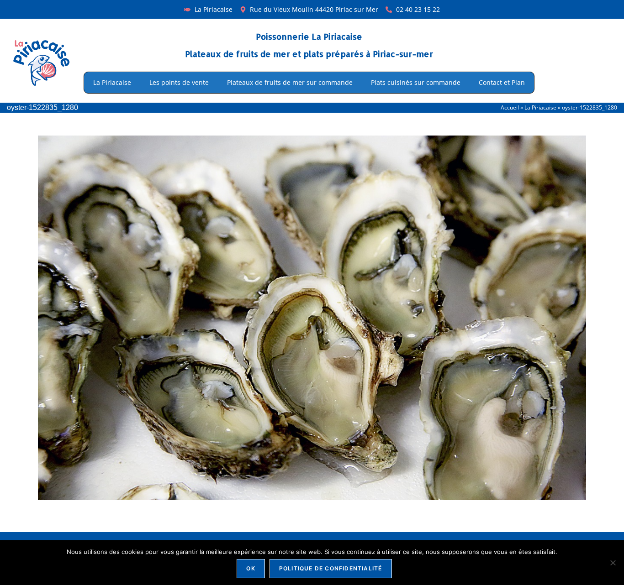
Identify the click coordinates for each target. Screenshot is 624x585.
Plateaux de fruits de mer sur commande (290, 82)
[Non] (612, 562)
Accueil (510, 107)
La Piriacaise (112, 82)
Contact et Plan (502, 82)
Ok (250, 568)
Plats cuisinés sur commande (415, 82)
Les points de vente (179, 82)
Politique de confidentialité (330, 568)
